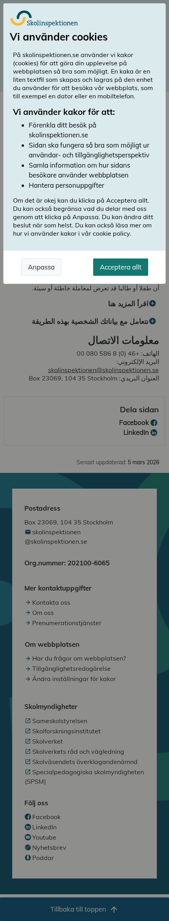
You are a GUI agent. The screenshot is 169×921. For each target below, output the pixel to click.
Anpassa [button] (41, 267)
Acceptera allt (120, 267)
